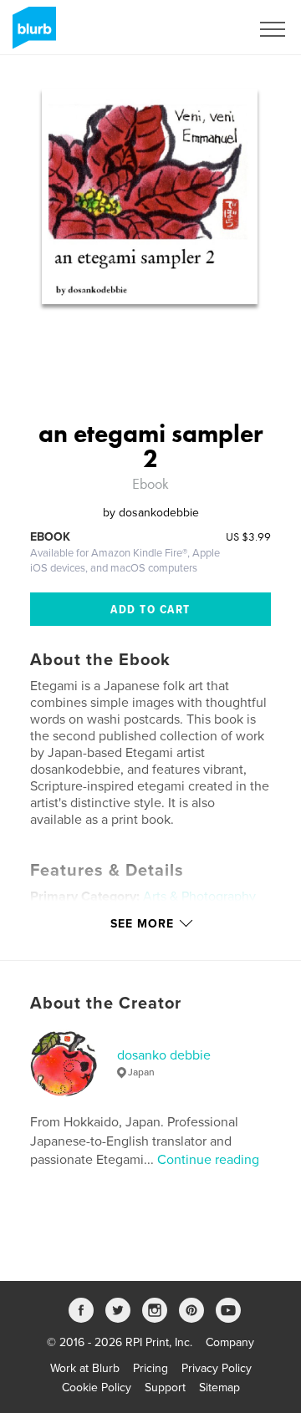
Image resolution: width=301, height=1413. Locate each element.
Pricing (150, 1368)
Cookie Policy (96, 1387)
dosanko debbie (164, 1055)
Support (165, 1387)
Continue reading (208, 1159)
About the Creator (105, 1004)
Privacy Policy (216, 1368)
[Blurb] (31, 34)
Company (230, 1342)
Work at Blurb (85, 1368)
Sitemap (219, 1387)
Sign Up (207, 29)
